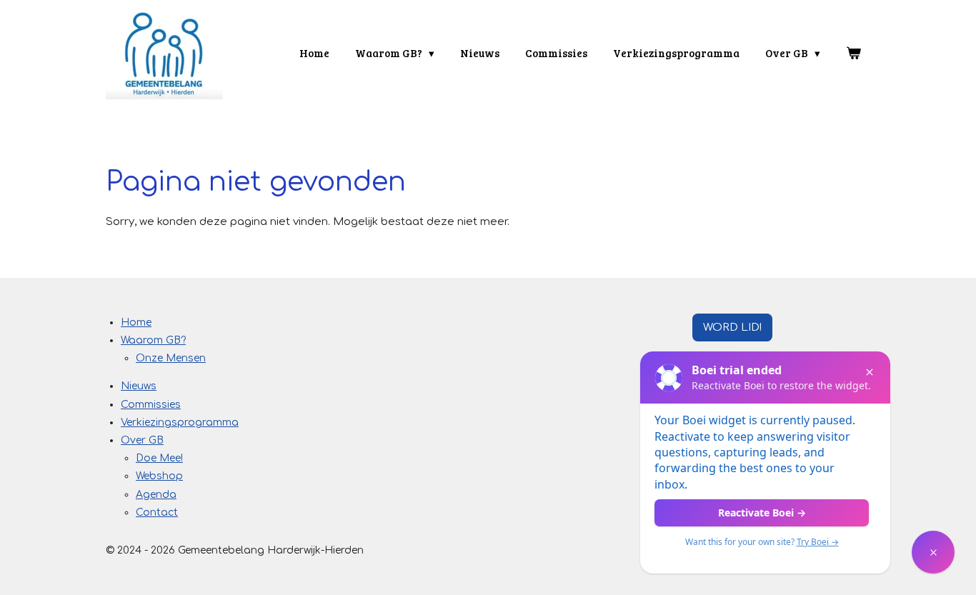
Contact (157, 512)
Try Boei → (818, 542)
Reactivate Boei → (762, 512)
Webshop (159, 476)
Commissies (151, 404)
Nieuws (138, 386)
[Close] (869, 372)
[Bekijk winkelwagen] (853, 53)
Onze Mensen (171, 358)
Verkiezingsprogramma (180, 422)
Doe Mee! (159, 458)
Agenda (156, 494)
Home (136, 322)
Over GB (142, 440)
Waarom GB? (153, 340)
